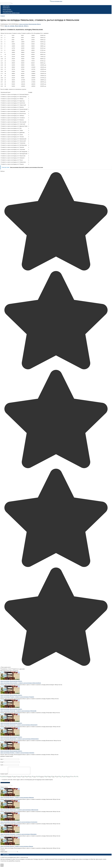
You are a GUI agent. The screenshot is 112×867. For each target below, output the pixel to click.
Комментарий (4, 773)
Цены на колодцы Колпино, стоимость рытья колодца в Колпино (17, 752)
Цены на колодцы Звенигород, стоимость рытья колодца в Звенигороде (19, 809)
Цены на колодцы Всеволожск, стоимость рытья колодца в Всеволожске (19, 738)
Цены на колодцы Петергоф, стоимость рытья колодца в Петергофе (18, 710)
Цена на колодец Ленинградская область (30, 24)
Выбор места (6, 7)
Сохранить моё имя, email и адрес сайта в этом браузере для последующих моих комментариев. (27, 779)
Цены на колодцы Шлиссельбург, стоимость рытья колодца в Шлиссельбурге (20, 683)
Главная (2, 15)
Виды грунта (6, 6)
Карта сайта (6, 854)
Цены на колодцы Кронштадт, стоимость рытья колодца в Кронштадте (18, 724)
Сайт (1, 764)
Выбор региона (7, 9)
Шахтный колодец (8, 11)
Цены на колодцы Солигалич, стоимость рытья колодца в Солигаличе (18, 822)
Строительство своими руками (11, 13)
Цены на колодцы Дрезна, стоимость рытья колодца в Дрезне (16, 846)
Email (2, 762)
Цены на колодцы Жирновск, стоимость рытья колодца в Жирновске (18, 834)
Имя (1, 759)
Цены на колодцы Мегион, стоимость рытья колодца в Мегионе (17, 797)
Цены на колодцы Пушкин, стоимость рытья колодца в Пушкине (17, 696)
